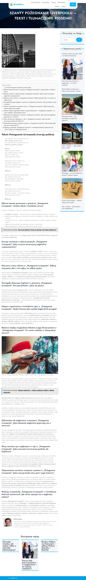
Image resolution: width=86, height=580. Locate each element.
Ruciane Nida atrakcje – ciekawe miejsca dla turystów (72, 201)
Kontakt (73, 4)
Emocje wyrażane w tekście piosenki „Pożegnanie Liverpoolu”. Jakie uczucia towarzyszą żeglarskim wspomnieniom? (29, 95)
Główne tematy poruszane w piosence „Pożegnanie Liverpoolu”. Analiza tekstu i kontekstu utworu (29, 91)
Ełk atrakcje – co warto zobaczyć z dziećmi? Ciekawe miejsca (72, 174)
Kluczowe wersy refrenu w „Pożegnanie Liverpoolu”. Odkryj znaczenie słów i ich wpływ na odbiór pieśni (30, 99)
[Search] (79, 40)
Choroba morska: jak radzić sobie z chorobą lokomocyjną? (9, 546)
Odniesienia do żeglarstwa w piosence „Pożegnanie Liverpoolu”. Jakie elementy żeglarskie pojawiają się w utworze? (29, 116)
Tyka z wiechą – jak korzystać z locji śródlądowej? (71, 208)
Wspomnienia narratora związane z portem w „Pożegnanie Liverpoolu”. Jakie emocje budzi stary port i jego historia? (30, 124)
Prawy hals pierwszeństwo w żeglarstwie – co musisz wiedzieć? (29, 565)
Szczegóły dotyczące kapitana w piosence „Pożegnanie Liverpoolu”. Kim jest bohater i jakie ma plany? (30, 103)
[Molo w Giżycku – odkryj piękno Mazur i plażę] (72, 134)
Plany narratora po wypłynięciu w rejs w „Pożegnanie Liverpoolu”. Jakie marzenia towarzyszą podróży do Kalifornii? (27, 120)
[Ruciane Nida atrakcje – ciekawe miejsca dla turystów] (72, 188)
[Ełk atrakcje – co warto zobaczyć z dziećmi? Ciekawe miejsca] (72, 161)
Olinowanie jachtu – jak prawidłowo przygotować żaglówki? (69, 118)
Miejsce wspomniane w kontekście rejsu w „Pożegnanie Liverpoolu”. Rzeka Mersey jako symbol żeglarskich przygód (29, 107)
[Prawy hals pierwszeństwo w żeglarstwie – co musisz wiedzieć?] (72, 69)
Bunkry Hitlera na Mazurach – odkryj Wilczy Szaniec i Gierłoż (49, 546)
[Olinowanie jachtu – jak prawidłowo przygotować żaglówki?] (72, 104)
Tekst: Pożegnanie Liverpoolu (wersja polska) (19, 87)
